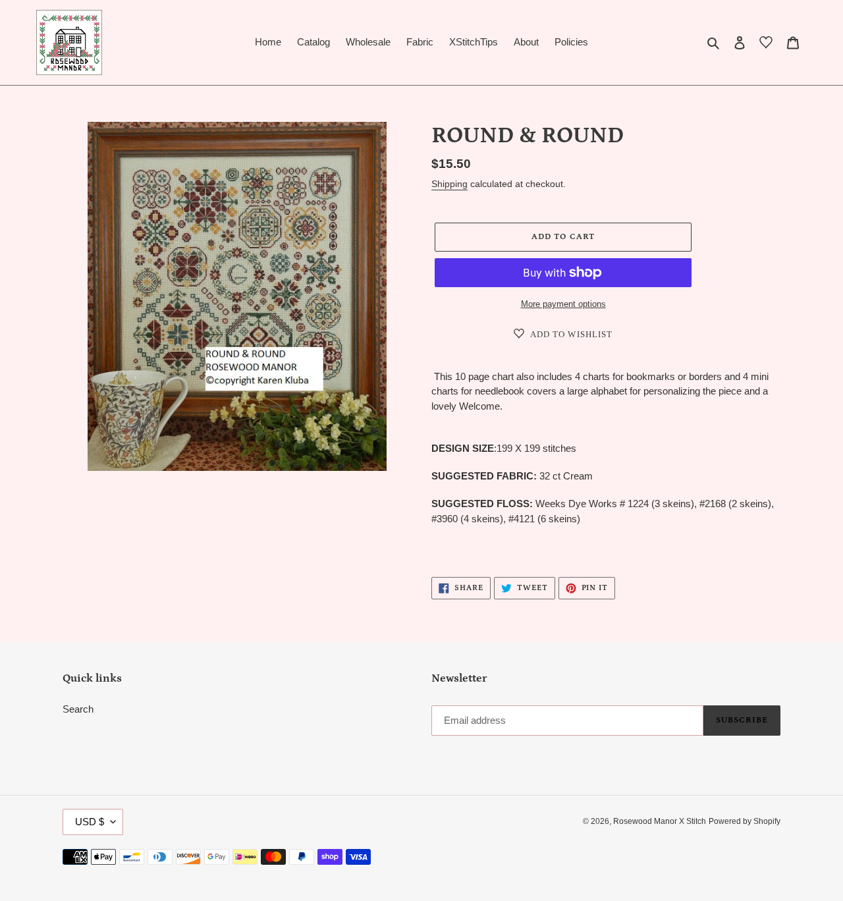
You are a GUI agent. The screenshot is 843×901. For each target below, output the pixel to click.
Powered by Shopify (744, 821)
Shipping (449, 183)
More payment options (563, 304)
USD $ (89, 821)
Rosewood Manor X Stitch (659, 821)
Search (78, 709)
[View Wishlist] (766, 44)
